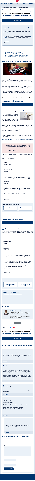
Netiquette (8, 438)
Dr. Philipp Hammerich (15, 310)
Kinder (11, 7)
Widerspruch (7, 41)
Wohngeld (27, 81)
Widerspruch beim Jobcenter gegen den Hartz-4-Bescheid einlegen (15, 296)
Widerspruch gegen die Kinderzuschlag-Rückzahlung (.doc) (10, 284)
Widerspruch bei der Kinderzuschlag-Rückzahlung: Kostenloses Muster (18, 56)
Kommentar (6, 445)
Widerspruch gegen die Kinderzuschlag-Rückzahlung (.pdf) (25, 284)
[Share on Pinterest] (14, 327)
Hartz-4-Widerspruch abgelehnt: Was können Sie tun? (13, 294)
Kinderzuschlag (15, 7)
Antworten (5, 361)
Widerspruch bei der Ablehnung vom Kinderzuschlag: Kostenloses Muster (16, 55)
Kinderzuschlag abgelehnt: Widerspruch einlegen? (15, 53)
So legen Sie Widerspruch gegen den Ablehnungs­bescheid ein (14, 301)
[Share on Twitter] (7, 327)
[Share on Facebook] (10, 327)
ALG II (19, 189)
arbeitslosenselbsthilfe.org (5, 7)
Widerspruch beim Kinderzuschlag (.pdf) (25, 208)
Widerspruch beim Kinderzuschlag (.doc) (10, 208)
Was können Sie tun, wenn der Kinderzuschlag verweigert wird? (15, 52)
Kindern (14, 77)
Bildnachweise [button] (17, 322)
